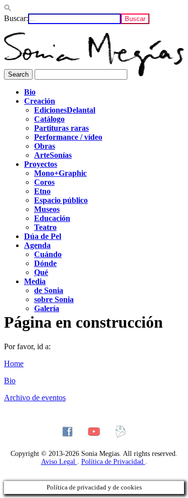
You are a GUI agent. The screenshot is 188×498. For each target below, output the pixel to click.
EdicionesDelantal (64, 110)
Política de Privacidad (113, 461)
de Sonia (48, 290)
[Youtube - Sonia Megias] (94, 431)
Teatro (45, 227)
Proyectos (40, 164)
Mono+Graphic (60, 173)
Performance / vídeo (68, 137)
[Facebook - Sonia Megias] (67, 431)
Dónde (45, 263)
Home (14, 363)
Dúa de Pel (42, 236)
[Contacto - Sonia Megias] (120, 431)
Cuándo (48, 254)
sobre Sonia (54, 299)
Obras (44, 146)
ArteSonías (53, 155)
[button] (8, 9)
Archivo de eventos (35, 397)
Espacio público (61, 200)
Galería (46, 308)
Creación (39, 101)
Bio (30, 92)
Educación (52, 218)
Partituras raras (61, 128)
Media (35, 281)
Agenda (37, 245)
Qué (41, 272)
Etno (42, 191)
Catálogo (49, 119)
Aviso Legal (59, 461)
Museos (47, 209)
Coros (44, 182)
